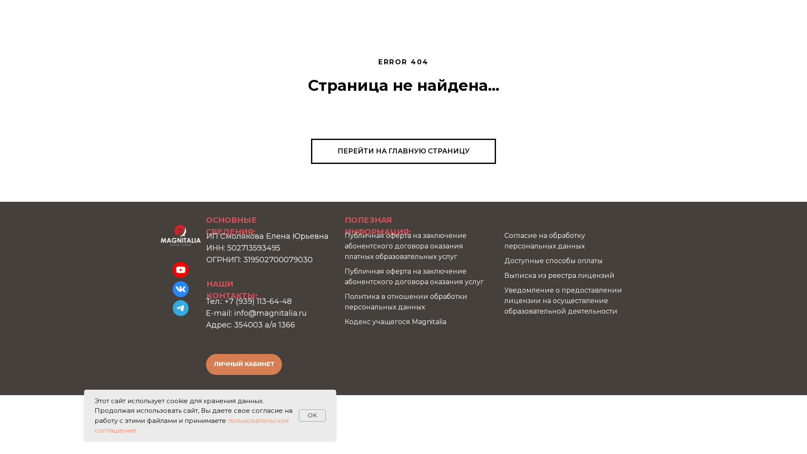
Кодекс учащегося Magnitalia (395, 322)
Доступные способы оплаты (553, 261)
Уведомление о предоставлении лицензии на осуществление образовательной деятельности (563, 300)
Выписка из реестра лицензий (559, 276)
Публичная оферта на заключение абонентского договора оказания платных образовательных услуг (406, 246)
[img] (181, 235)
